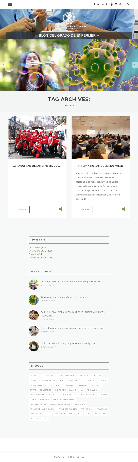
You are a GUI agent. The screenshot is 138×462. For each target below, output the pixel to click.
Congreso (90, 380)
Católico (96, 376)
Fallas (72, 390)
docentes (96, 385)
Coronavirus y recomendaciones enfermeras (94, 79)
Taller (47, 414)
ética (45, 419)
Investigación (103, 69)
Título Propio (68, 414)
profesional (87, 409)
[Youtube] (112, 4)
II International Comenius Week (99, 165)
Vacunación (100, 414)
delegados (82, 385)
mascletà (44, 399)
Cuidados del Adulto (41, 385)
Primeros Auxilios (68, 409)
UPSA (88, 414)
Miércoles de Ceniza (63, 399)
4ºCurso (34, 376)
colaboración (74, 380)
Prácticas (102, 409)
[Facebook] (94, 4)
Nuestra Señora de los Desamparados (50, 404)
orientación (79, 404)
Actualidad (17, 62)
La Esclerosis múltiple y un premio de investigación (68, 343)
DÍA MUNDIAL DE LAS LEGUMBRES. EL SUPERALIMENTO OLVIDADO (73, 314)
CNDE (60, 380)
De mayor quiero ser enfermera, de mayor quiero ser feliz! (33, 72)
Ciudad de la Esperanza (42, 380)
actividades (47, 376)
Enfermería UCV (35, 62)
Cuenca (102, 380)
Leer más (21, 209)
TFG (56, 414)
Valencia (34, 419)
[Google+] (103, 4)
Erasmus (33, 254)
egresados (45, 390)
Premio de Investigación (42, 409)
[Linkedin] (107, 4)
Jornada (102, 395)
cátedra (69, 385)
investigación (88, 395)
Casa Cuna (83, 376)
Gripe (56, 395)
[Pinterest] (120, 4)
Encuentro (60, 390)
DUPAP (33, 390)
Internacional (69, 395)
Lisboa (33, 399)
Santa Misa (35, 414)
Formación (86, 69)
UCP (80, 414)
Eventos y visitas (109, 64)
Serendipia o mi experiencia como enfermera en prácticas (72, 327)
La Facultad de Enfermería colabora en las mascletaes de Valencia (37, 165)
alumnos (101, 59)
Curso (58, 385)
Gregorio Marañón (40, 395)
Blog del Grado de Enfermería (69, 35)
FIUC (81, 390)
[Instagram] (116, 4)
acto (59, 376)
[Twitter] (98, 4)
